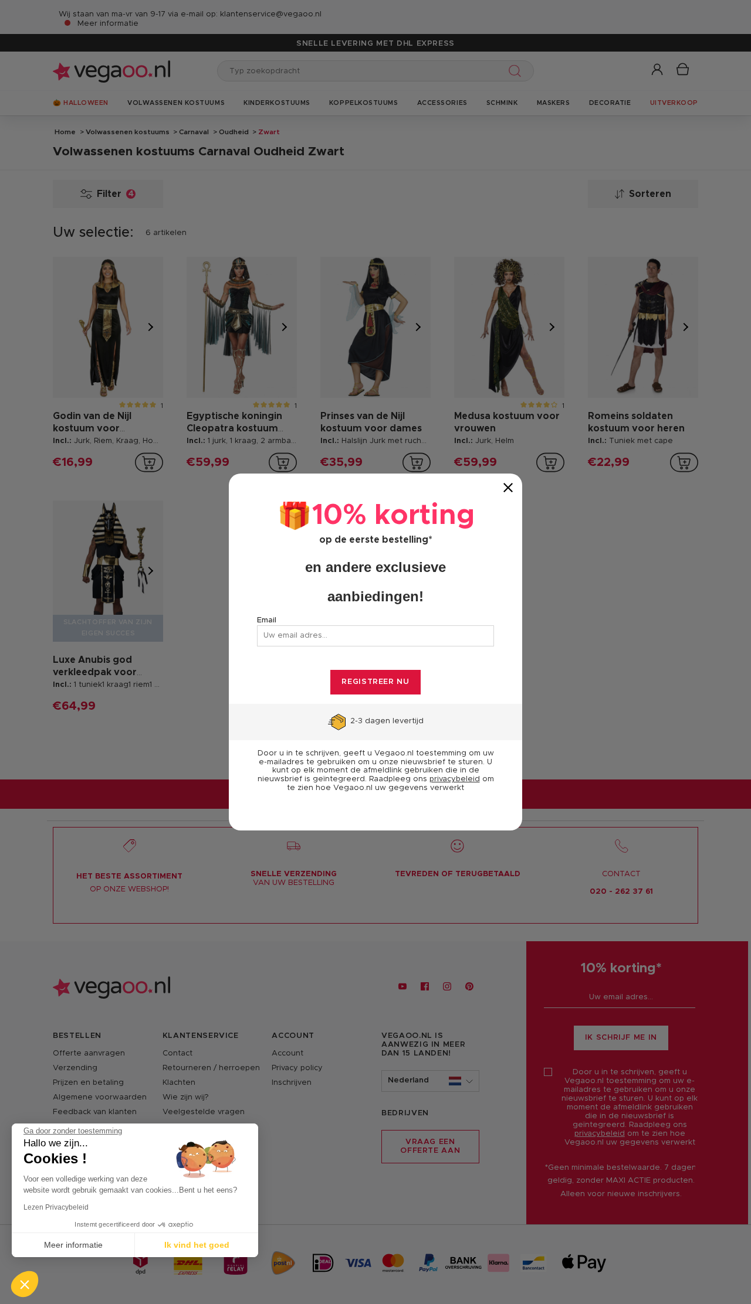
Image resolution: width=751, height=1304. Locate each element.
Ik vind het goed (196, 1244)
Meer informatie (73, 1244)
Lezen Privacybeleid (56, 1207)
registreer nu (375, 682)
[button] (25, 1284)
